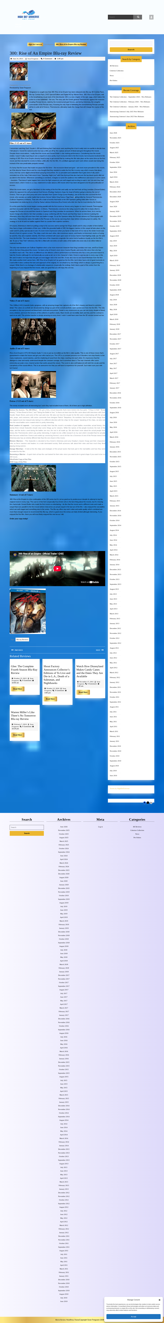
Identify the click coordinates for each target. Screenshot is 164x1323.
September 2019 (115, 231)
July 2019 (113, 241)
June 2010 (113, 775)
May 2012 (113, 663)
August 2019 (114, 236)
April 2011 (113, 726)
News (112, 75)
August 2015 (114, 471)
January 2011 (114, 741)
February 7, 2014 (20, 724)
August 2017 (114, 354)
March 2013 (114, 614)
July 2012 (113, 653)
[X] (148, 802)
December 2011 (115, 687)
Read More (18, 688)
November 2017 (115, 339)
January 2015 (114, 506)
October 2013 (114, 579)
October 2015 (114, 461)
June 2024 (113, 172)
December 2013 (115, 569)
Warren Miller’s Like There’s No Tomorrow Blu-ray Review (23, 715)
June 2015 (113, 481)
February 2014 (115, 560)
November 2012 (115, 633)
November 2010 (115, 751)
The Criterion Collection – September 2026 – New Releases (130, 97)
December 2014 (115, 511)
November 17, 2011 (86, 682)
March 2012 (114, 672)
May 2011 (113, 721)
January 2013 (114, 623)
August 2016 (114, 412)
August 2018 (114, 295)
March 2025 (114, 152)
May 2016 (113, 427)
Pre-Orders (113, 80)
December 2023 (115, 192)
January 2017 (114, 388)
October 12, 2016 (53, 688)
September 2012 (115, 643)
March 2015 (114, 496)
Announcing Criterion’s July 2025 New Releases (127, 111)
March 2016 (114, 437)
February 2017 (115, 383)
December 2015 (115, 452)
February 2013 (115, 618)
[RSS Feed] (151, 802)
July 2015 (113, 476)
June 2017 (113, 363)
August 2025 (114, 148)
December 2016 (115, 393)
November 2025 (115, 138)
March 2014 (114, 555)
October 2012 (114, 638)
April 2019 (113, 255)
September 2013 (115, 584)
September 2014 (115, 525)
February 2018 (115, 324)
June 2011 (113, 717)
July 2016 (113, 417)
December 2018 (115, 275)
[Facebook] (144, 802)
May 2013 (113, 604)
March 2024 (114, 182)
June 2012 (113, 658)
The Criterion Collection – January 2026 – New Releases (129, 107)
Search (131, 50)
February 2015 (115, 501)
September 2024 (115, 167)
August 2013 (114, 589)
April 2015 (113, 491)
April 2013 (113, 609)
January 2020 (114, 211)
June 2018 (113, 304)
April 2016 (113, 432)
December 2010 (115, 746)
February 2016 (115, 442)
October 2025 (114, 143)
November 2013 (115, 574)
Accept (133, 1317)
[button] (159, 1300)
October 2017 (114, 344)
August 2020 (114, 201)
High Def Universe (35, 44)
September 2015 (115, 466)
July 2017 (113, 358)
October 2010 (114, 756)
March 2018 (114, 319)
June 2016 (113, 422)
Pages (44, 17)
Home (37, 17)
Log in (100, 827)
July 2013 (113, 594)
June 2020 (113, 206)
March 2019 (114, 260)
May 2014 (113, 545)
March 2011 (114, 731)
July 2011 (113, 712)
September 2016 (115, 408)
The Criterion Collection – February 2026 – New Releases (130, 102)
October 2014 (114, 520)
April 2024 (113, 177)
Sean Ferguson (33, 59)
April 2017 (113, 373)
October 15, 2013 (20, 678)
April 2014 (113, 550)
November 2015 (115, 457)
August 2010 (114, 766)
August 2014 (114, 530)
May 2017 (113, 368)
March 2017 (114, 378)
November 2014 (115, 515)
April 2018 (113, 314)
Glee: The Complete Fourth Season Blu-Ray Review (24, 669)
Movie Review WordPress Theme (67, 1320)
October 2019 (114, 226)
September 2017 (115, 349)
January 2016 (114, 447)
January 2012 (114, 682)
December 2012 (115, 628)
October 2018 (114, 285)
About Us (52, 17)
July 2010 (113, 771)
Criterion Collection (117, 71)
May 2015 (113, 486)
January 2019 (114, 270)
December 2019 (115, 216)
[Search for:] (120, 17)
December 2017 (115, 334)
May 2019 (113, 251)
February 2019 (115, 265)
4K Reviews (114, 66)
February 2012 (115, 677)
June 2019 (113, 246)
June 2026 (113, 133)
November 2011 (115, 692)
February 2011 (115, 736)
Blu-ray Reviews (22, 639)
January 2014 (114, 565)
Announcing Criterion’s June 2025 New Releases (127, 116)
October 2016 (114, 403)
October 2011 (114, 697)
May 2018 (113, 309)
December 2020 (115, 197)
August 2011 (114, 707)
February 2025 (115, 157)
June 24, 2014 (18, 59)
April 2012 (113, 668)
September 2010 (115, 761)
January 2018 (114, 329)
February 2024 (115, 187)
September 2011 (115, 702)
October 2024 (114, 162)
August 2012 (114, 648)
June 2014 (113, 540)
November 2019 (115, 221)
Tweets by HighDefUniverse (120, 788)
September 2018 (115, 290)
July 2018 (113, 300)
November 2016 (115, 398)
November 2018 (115, 280)
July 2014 (113, 535)
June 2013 (113, 599)
